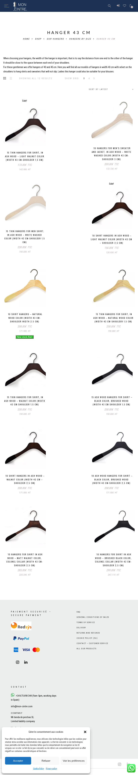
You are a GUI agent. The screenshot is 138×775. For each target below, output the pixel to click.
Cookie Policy (38, 768)
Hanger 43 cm (105, 39)
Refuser (46, 760)
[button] (85, 732)
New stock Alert (24, 337)
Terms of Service (86, 629)
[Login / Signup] (118, 6)
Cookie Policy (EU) (87, 645)
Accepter (18, 760)
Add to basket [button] (14, 139)
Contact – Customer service (92, 650)
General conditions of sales (93, 624)
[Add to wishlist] (34, 140)
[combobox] (111, 89)
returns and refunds (88, 640)
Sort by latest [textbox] (98, 89)
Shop (39, 39)
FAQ (78, 619)
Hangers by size (80, 39)
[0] (130, 5)
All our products (86, 656)
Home (27, 39)
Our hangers (56, 39)
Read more (24, 306)
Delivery (81, 635)
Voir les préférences (74, 760)
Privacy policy (51, 768)
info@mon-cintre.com (21, 713)
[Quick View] (41, 140)
